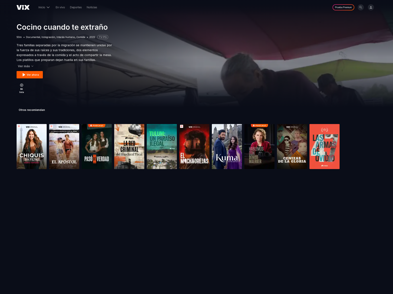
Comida (80, 37)
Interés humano (65, 37)
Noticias (92, 7)
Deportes (76, 7)
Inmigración (48, 37)
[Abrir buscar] (361, 7)
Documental (33, 37)
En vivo (60, 7)
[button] (32, 146)
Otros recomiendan (32, 109)
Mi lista (21, 90)
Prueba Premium (343, 7)
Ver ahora (33, 74)
